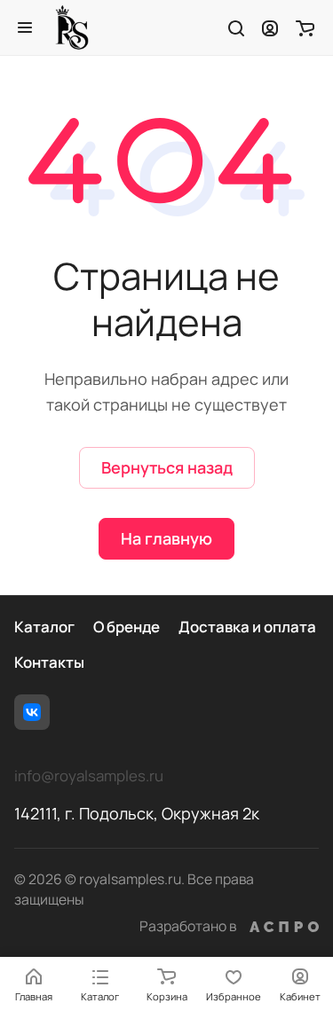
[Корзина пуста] (305, 27)
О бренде (126, 626)
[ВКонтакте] (32, 712)
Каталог (44, 626)
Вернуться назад (167, 467)
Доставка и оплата (247, 626)
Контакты (49, 662)
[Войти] (270, 27)
